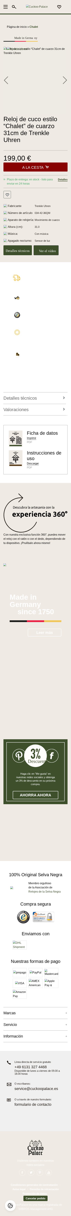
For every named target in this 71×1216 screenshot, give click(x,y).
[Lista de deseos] (59, 6)
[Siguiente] (65, 80)
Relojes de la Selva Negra (44, 891)
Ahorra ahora (35, 795)
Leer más (44, 632)
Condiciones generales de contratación (34, 1184)
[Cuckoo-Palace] (37, 7)
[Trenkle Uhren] (17, 48)
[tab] (34, 398)
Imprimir (31, 437)
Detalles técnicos (18, 251)
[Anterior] (6, 80)
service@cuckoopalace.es (36, 1088)
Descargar (33, 463)
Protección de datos (35, 1193)
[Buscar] (14, 6)
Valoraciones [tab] (16, 409)
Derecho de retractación (44, 1189)
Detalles (63, 179)
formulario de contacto (32, 1104)
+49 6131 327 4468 (30, 1067)
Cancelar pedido (35, 1198)
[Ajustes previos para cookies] (10, 1205)
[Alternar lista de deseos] (7, 194)
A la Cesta (33, 167)
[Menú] (6, 6)
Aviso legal (19, 1189)
